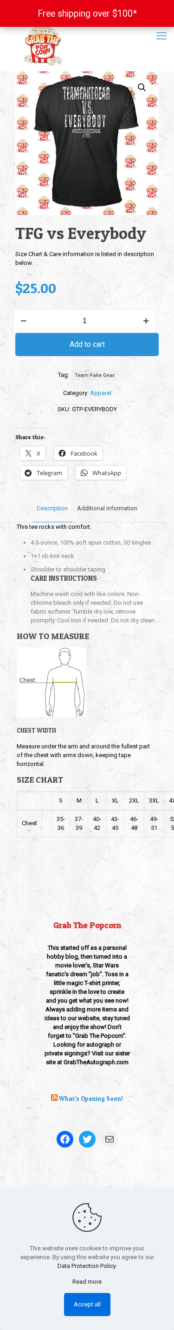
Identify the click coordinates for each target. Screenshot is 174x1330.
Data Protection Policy (87, 1265)
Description (52, 508)
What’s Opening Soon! (91, 1098)
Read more (87, 1281)
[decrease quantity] (23, 321)
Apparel (100, 392)
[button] (142, 87)
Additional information (107, 508)
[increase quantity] (146, 321)
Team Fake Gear (95, 375)
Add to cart (87, 344)
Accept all (87, 1304)
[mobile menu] (161, 36)
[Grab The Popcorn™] (87, 44)
